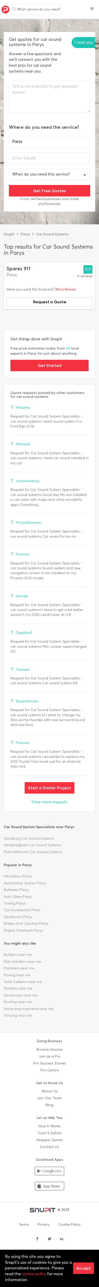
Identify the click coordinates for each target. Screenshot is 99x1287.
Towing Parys (14, 903)
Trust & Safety (50, 1133)
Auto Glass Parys (18, 897)
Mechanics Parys (18, 876)
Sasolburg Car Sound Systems (29, 838)
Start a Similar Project (49, 787)
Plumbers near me (19, 968)
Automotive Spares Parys (25, 883)
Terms (24, 1224)
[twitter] (49, 1239)
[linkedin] (61, 1239)
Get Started (49, 365)
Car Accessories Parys (22, 910)
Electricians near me (21, 995)
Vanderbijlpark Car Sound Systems (32, 845)
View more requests (49, 801)
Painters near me (18, 988)
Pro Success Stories (49, 1063)
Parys (25, 234)
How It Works (50, 1126)
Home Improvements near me (29, 1009)
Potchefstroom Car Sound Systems (33, 852)
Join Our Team (49, 1098)
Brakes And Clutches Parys (26, 923)
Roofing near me (18, 1002)
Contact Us (49, 1147)
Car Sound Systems (52, 234)
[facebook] (37, 1239)
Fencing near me (18, 1015)
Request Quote (49, 1140)
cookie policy (34, 1273)
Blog (49, 1105)
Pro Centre (49, 1070)
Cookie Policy (69, 1224)
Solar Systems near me (23, 982)
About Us (50, 1091)
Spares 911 (18, 269)
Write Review (65, 289)
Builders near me (18, 955)
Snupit (9, 234)
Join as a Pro (50, 1056)
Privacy (44, 1224)
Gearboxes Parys (18, 917)
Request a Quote (49, 301)
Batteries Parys (16, 890)
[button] (92, 9)
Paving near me (17, 975)
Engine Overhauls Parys (23, 930)
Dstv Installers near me (22, 961)
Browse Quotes (50, 1049)
